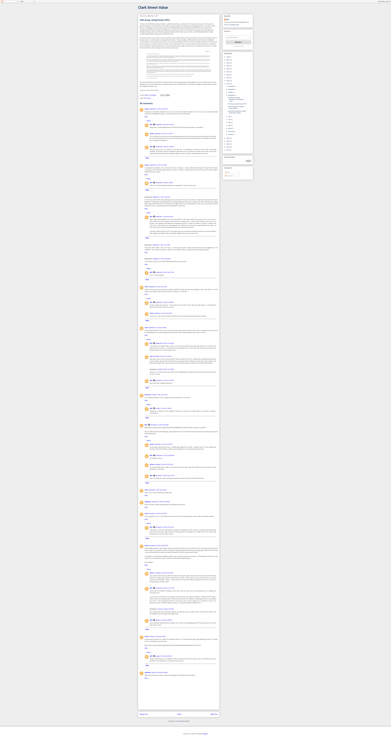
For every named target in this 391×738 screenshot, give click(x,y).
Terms (237, 46)
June (229, 119)
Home (179, 714)
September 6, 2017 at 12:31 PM (163, 133)
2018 (228, 81)
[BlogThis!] (163, 95)
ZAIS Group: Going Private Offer (237, 104)
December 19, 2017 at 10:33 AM (164, 573)
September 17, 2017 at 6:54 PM (162, 259)
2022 (228, 69)
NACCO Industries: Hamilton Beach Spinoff (236, 107)
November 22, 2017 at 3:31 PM (163, 444)
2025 (228, 60)
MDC (151, 124)
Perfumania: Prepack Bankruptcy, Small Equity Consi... (235, 99)
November (231, 89)
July (229, 116)
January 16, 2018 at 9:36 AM (159, 672)
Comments (230, 176)
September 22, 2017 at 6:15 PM (163, 313)
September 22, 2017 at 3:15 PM (158, 287)
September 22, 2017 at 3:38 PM (165, 302)
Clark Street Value (153, 8)
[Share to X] (165, 95)
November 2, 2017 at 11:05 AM (165, 380)
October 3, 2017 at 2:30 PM (163, 408)
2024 (228, 63)
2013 (228, 147)
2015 (228, 141)
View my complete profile (231, 25)
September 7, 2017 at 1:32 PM (161, 245)
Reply (146, 116)
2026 (228, 57)
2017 (228, 84)
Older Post (214, 714)
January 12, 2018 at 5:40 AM (157, 636)
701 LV (146, 287)
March (230, 128)
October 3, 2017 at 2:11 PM (159, 395)
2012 (228, 150)
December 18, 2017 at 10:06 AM (160, 502)
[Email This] (161, 95)
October (230, 92)
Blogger (205, 734)
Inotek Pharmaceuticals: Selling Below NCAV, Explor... (237, 112)
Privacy (242, 46)
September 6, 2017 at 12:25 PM (165, 124)
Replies (149, 121)
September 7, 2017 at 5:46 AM (161, 197)
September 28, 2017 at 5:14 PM (162, 356)
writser (147, 109)
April (229, 125)
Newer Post (144, 714)
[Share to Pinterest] (169, 95)
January (230, 134)
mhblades (148, 502)
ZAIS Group (147, 98)
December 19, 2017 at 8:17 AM (164, 527)
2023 (228, 66)
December (231, 86)
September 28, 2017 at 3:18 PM (165, 343)
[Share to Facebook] (167, 95)
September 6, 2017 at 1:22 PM (158, 165)
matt (146, 327)
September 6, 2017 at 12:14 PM (158, 109)
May (229, 122)
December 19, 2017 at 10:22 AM (158, 545)
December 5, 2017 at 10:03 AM (158, 490)
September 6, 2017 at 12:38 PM (165, 147)
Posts (228, 172)
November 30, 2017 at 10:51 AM (164, 464)
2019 (228, 78)
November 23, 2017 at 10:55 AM (165, 455)
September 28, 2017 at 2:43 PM (157, 327)
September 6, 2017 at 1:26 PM (164, 182)
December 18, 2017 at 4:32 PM (157, 513)
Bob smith (148, 395)
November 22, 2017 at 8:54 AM (159, 425)
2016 (228, 138)
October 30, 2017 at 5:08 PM (166, 369)
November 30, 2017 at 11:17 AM (165, 475)
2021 (228, 72)
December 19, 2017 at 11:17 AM (165, 588)
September (231, 95)
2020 (228, 75)
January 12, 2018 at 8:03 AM (164, 656)
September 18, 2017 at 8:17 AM (165, 272)
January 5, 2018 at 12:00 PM (164, 620)
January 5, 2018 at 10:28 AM (166, 609)
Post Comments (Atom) (182, 721)
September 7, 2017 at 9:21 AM (164, 216)
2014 (228, 144)
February (231, 131)
